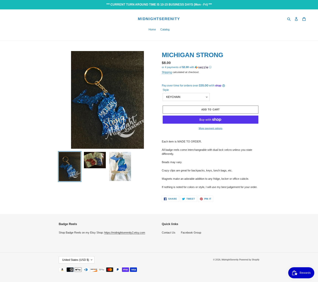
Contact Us (168, 232)
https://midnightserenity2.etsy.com (124, 232)
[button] (186, 67)
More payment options (210, 128)
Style (166, 89)
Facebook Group (191, 232)
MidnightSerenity (159, 19)
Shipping (167, 72)
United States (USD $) (75, 259)
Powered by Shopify (249, 259)
